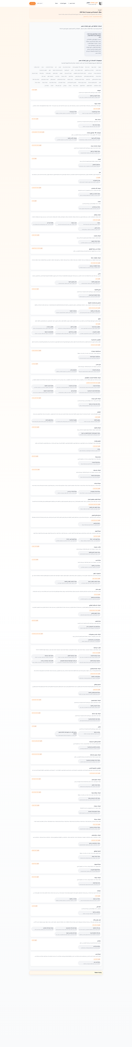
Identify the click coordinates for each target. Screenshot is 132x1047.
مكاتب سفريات (64, 76)
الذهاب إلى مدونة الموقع (88, 16)
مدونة (56, 3)
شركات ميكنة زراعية (53, 82)
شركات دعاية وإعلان (97, 85)
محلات (42, 67)
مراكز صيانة (42, 73)
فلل (56, 67)
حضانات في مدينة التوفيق (89, 70)
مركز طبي (64, 85)
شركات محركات (44, 82)
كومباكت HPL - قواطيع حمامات (77, 67)
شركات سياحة (37, 82)
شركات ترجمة (75, 85)
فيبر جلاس (90, 73)
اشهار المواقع (89, 85)
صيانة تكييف (71, 76)
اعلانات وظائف (36, 67)
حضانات (69, 85)
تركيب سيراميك (70, 79)
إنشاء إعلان (32, 3)
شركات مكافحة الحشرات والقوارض (80, 73)
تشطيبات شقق (50, 76)
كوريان (60, 67)
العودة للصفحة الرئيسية (97, 16)
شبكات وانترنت (98, 70)
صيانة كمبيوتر (82, 85)
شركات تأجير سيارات (68, 73)
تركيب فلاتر (44, 76)
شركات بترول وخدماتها (82, 82)
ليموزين (61, 73)
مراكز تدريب (57, 76)
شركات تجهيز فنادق (61, 82)
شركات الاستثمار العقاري (96, 79)
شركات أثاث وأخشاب (49, 67)
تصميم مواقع (53, 79)
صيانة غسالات (98, 76)
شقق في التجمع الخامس (71, 82)
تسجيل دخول (39, 3)
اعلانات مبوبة (94, 67)
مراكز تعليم (88, 79)
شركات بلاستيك (35, 73)
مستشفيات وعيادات (97, 73)
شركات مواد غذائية (36, 79)
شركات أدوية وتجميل (45, 79)
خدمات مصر (72, 3)
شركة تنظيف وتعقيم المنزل (89, 76)
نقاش (100, 82)
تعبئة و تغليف (55, 73)
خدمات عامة (87, 67)
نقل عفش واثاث (58, 85)
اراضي (72, 70)
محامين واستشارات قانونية (57, 70)
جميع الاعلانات (63, 3)
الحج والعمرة (67, 70)
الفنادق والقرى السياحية (92, 82)
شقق (50, 70)
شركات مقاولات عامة (79, 70)
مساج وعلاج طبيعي (78, 76)
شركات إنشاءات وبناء (66, 67)
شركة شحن (47, 85)
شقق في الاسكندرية (43, 70)
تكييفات (99, 67)
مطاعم (52, 85)
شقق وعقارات (48, 73)
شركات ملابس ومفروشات (79, 79)
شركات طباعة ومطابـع (61, 79)
